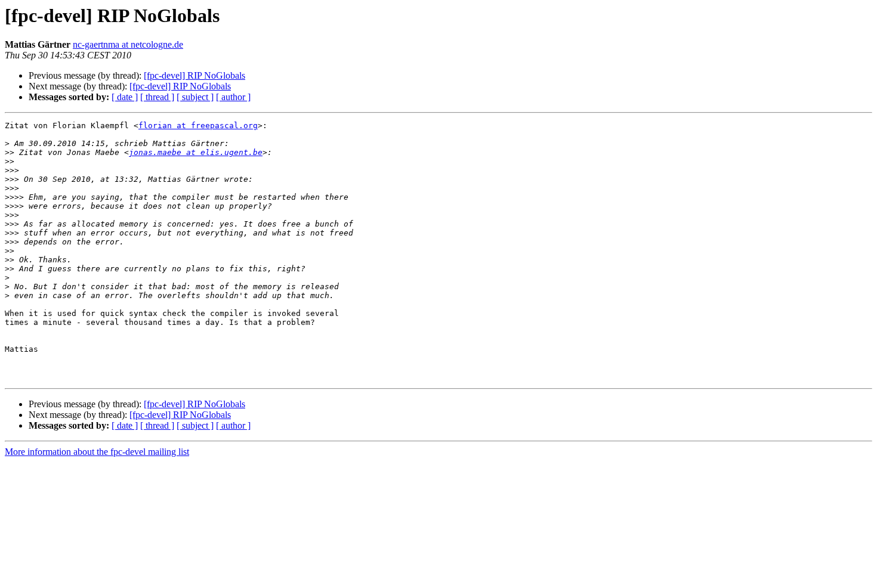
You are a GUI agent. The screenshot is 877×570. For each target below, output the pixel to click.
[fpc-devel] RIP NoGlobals (194, 75)
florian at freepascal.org (198, 125)
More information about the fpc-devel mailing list (97, 452)
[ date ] (125, 97)
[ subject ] (195, 97)
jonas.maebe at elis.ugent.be (196, 152)
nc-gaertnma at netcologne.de (128, 44)
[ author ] (233, 97)
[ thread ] (157, 97)
